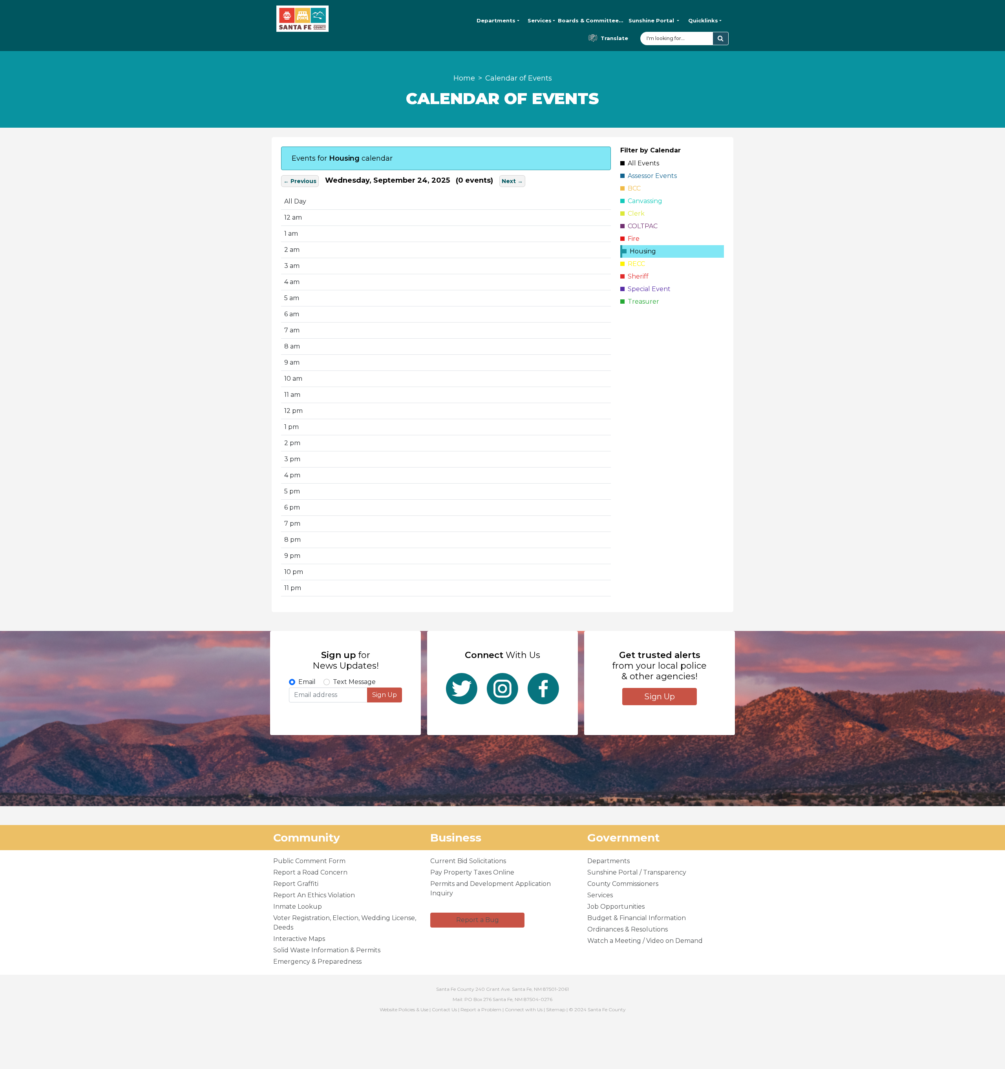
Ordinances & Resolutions (627, 929)
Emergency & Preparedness (317, 961)
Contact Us (444, 1009)
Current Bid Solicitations (468, 861)
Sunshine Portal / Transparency (636, 872)
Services (540, 20)
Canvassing (643, 201)
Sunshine (651, 20)
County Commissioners (622, 883)
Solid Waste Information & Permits (326, 950)
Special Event (648, 289)
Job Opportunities (616, 906)
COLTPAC (641, 226)
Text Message (354, 682)
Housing (641, 251)
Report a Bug (477, 920)
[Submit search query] (721, 38)
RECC (635, 264)
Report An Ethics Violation (314, 895)
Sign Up (384, 695)
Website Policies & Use (404, 1009)
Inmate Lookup (297, 906)
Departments (496, 20)
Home (464, 78)
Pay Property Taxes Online (472, 872)
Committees (590, 20)
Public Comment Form (309, 861)
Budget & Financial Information (636, 918)
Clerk (635, 213)
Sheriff (637, 276)
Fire (632, 238)
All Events (642, 163)
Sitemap (555, 1009)
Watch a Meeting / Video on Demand (645, 940)
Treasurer (642, 301)
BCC (633, 188)
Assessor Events (651, 176)
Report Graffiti (295, 883)
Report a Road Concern (310, 872)
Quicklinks (703, 20)
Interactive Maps (299, 938)
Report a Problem (480, 1009)
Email (307, 682)
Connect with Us (524, 1009)
